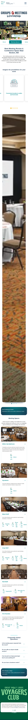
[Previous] (4, 238)
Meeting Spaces (15, 42)
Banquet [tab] (16, 403)
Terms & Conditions (15, 707)
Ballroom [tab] (11, 403)
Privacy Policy (22, 707)
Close (13, 710)
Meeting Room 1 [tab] (13, 403)
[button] (25, 3)
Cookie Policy (16, 706)
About (4, 42)
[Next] (24, 238)
